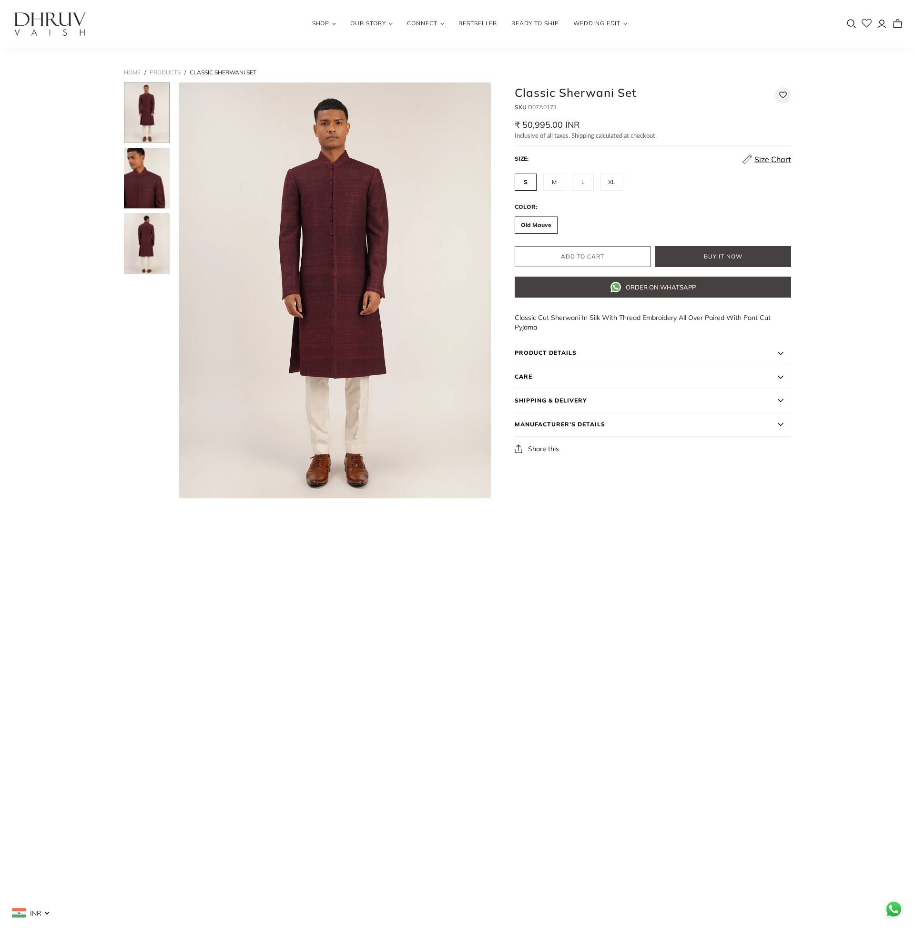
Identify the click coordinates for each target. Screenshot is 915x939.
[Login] (882, 24)
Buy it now (723, 256)
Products (165, 72)
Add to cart (582, 256)
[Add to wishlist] (783, 95)
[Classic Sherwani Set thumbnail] (147, 113)
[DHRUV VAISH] (50, 24)
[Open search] (851, 24)
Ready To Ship (535, 23)
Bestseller (478, 23)
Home (132, 72)
